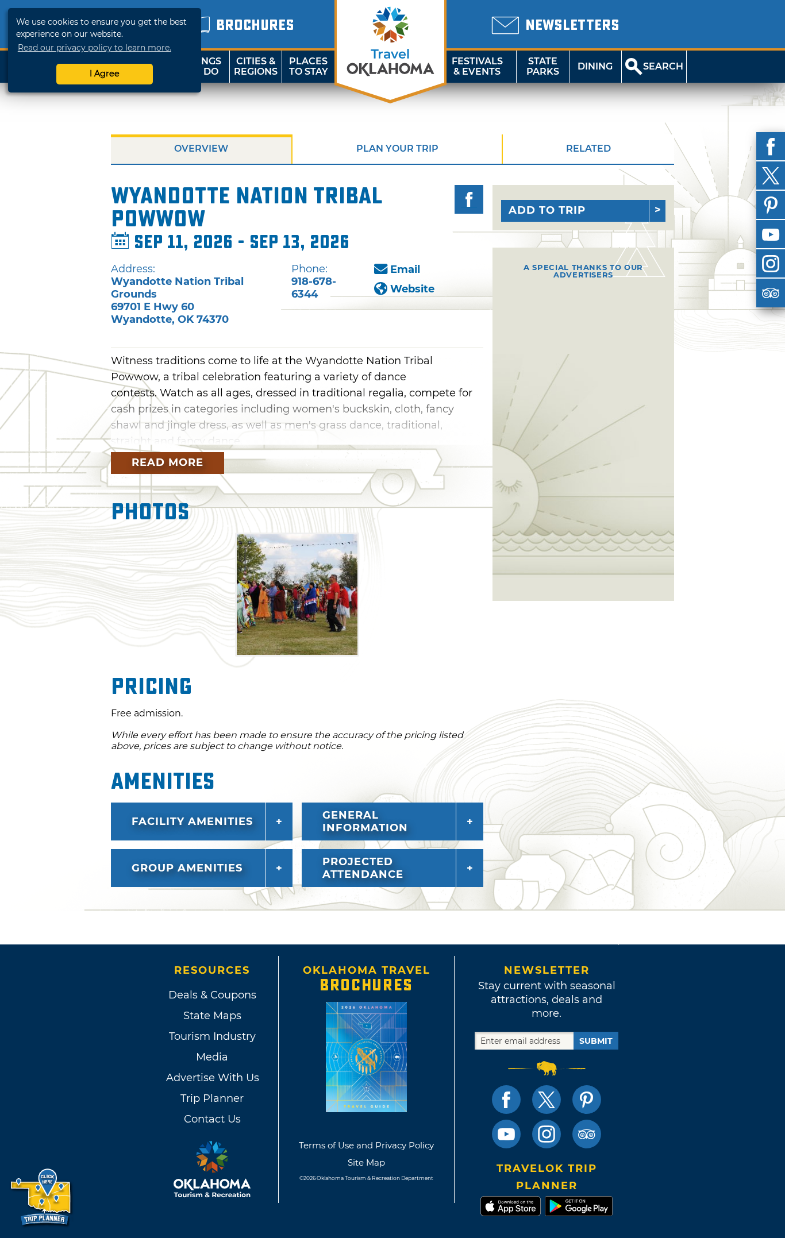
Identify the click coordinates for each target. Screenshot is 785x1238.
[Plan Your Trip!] (42, 1197)
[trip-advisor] (770, 293)
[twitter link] (546, 1099)
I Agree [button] (105, 73)
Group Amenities (187, 868)
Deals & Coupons (212, 995)
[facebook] (770, 146)
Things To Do (203, 66)
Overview (201, 148)
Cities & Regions (256, 66)
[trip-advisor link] (586, 1134)
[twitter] (770, 175)
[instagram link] (546, 1134)
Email (405, 269)
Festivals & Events (477, 66)
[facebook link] (506, 1099)
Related (588, 148)
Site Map (366, 1162)
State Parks (542, 66)
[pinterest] (770, 205)
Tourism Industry (212, 1036)
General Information (365, 821)
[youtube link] (506, 1134)
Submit (596, 1041)
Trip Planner (212, 1098)
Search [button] (663, 66)
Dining (595, 66)
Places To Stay (308, 66)
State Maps (212, 1015)
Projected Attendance (362, 868)
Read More (167, 462)
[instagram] (770, 263)
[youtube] (770, 234)
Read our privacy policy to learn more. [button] (94, 48)
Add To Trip (547, 210)
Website (412, 289)
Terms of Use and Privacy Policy (366, 1145)
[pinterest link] (586, 1099)
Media (212, 1057)
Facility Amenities (192, 821)
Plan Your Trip (397, 148)
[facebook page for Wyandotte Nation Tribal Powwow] (469, 199)
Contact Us (212, 1119)
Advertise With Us (212, 1077)
